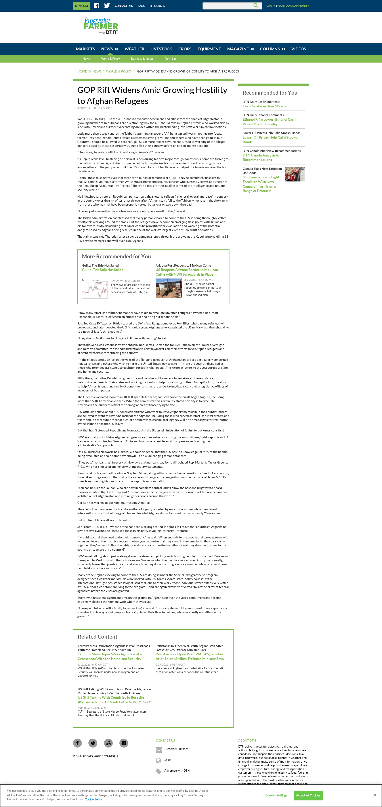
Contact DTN (124, 6)
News (86, 58)
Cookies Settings (276, 795)
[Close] (375, 795)
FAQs (141, 6)
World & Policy (119, 71)
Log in (271, 5)
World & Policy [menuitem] (110, 58)
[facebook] (77, 743)
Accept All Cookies (308, 795)
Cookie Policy (93, 799)
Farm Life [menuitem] (171, 58)
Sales (167, 759)
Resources (157, 6)
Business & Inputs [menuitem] (142, 58)
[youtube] (108, 743)
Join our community (294, 5)
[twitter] (92, 743)
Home (82, 71)
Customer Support (176, 749)
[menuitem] (85, 49)
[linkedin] (123, 743)
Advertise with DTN (177, 770)
